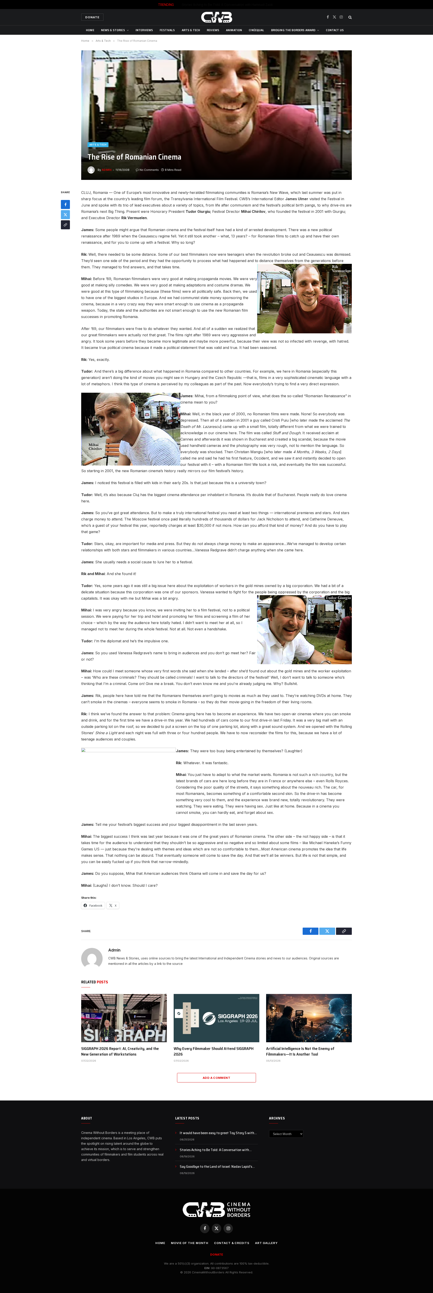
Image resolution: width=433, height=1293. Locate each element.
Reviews (213, 30)
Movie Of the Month (189, 1243)
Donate (92, 17)
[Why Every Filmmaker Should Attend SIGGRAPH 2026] (216, 1018)
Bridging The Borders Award (293, 30)
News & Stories (113, 30)
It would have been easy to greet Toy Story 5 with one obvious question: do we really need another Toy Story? (219, 1133)
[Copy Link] (65, 224)
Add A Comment (216, 1077)
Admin (106, 170)
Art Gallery (266, 1243)
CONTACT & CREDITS (231, 1243)
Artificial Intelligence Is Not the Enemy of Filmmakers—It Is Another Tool (300, 1051)
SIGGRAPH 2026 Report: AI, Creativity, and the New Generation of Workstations (120, 1051)
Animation (234, 30)
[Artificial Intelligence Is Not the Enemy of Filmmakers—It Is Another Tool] (309, 1018)
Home (90, 30)
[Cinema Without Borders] (216, 17)
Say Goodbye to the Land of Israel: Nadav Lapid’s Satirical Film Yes (216, 1166)
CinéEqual (256, 30)
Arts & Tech (191, 30)
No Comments (149, 170)
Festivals (167, 30)
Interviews (144, 30)
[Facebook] (65, 204)
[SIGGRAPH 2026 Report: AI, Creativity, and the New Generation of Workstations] (124, 1018)
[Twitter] (65, 214)
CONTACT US (334, 30)
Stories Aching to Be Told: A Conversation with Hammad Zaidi (227, 5)
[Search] (350, 17)
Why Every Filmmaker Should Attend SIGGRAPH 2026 (213, 1051)
